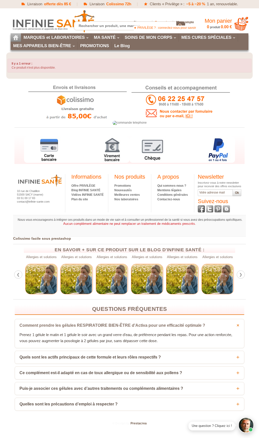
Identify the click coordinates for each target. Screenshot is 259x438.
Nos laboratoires (126, 199)
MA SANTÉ (105, 37)
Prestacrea (139, 423)
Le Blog (122, 45)
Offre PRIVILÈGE (83, 185)
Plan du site (79, 199)
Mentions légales (169, 190)
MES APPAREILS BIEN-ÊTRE (42, 45)
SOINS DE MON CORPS (148, 37)
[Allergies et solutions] (41, 279)
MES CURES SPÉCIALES (206, 37)
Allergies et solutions (41, 257)
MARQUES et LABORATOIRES (54, 37)
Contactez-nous (168, 199)
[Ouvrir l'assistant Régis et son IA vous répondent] (246, 425)
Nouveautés (123, 190)
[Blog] (226, 208)
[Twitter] (209, 208)
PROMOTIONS (94, 45)
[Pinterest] (218, 208)
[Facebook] (201, 208)
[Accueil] (16, 37)
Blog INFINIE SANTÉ (85, 190)
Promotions (122, 185)
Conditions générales (172, 195)
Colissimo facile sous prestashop (42, 238)
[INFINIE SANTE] (53, 21)
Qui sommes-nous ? (171, 185)
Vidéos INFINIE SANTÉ (87, 195)
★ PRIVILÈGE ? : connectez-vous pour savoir (165, 28)
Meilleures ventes (127, 195)
